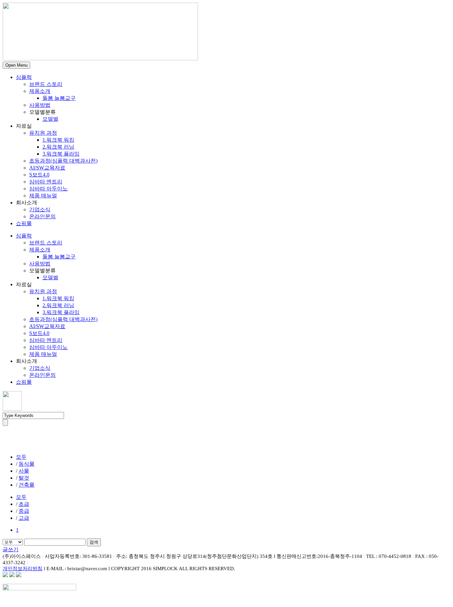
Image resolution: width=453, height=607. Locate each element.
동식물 (26, 464)
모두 (21, 457)
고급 (24, 518)
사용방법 (39, 105)
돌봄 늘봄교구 (59, 98)
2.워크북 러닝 (58, 147)
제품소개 (39, 91)
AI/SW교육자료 (47, 167)
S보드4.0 (39, 174)
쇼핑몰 (24, 223)
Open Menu (16, 65)
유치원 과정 (43, 133)
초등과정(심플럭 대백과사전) (63, 161)
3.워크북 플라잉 (61, 154)
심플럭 (24, 77)
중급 (24, 511)
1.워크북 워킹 (58, 140)
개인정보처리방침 (22, 568)
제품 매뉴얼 (43, 195)
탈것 (24, 478)
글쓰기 (11, 549)
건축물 (26, 485)
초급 (24, 504)
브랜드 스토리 (45, 84)
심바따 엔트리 (45, 181)
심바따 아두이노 (48, 188)
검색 (94, 542)
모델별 (50, 119)
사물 (24, 471)
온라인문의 (42, 216)
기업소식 (39, 209)
